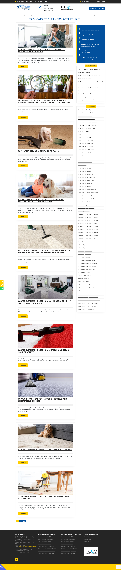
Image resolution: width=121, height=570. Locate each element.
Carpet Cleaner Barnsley (84, 109)
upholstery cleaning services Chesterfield (89, 300)
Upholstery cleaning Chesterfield (69, 548)
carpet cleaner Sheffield (84, 131)
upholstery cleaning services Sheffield (88, 306)
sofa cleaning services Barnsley (86, 260)
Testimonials (87, 15)
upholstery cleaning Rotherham (86, 291)
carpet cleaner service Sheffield (86, 128)
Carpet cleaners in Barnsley (44, 544)
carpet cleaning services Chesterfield (88, 192)
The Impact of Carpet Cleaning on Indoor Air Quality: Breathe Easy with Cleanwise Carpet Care (44, 101)
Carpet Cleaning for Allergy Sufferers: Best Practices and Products (41, 50)
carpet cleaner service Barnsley (86, 119)
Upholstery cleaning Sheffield (68, 546)
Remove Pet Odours (83, 241)
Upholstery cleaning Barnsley (68, 553)
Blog (93, 15)
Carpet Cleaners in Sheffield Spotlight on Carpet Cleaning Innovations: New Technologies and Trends (89, 91)
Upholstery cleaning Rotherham (68, 551)
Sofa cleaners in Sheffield (67, 537)
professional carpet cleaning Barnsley (88, 229)
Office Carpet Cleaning (84, 211)
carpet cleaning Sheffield (85, 202)
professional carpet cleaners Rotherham (89, 223)
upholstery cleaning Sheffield (86, 309)
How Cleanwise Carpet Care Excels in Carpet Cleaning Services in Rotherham (41, 200)
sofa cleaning (81, 244)
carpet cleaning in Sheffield (85, 183)
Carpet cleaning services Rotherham (46, 551)
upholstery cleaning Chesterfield (87, 287)
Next (24, 521)
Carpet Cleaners (82, 134)
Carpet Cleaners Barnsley (85, 137)
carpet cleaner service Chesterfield (87, 122)
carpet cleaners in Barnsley (85, 143)
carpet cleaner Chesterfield (85, 113)
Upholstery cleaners (83, 278)
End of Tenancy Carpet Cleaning (69, 15)
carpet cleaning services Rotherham (87, 195)
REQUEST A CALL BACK (97, 9)
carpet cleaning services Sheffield (87, 198)
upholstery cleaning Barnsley (86, 284)
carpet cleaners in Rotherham (86, 149)
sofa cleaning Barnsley (84, 248)
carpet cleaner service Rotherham (87, 125)
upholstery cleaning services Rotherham (89, 303)
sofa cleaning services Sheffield (86, 269)
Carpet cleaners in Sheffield (44, 537)
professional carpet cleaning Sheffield (88, 238)
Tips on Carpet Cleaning (84, 275)
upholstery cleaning (83, 281)
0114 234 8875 (48, 8)
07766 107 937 (48, 10)
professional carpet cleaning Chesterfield (89, 232)
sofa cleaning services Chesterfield (87, 263)
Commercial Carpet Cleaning (51, 15)
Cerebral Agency (19, 568)
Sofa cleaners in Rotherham (67, 541)
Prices (80, 15)
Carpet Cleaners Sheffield (85, 162)
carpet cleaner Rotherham (85, 116)
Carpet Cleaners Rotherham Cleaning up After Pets (45, 449)
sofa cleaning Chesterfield (85, 251)
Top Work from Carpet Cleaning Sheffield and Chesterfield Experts (42, 400)
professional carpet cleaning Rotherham (89, 235)
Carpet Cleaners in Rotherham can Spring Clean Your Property (43, 351)
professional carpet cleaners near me (88, 220)
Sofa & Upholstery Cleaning (34, 15)
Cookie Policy (87, 541)
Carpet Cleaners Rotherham (85, 159)
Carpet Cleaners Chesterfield (85, 140)
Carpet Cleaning (20, 15)
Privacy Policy (87, 539)
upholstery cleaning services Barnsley (88, 297)
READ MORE (24, 67)
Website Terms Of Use (89, 537)
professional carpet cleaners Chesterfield (89, 217)
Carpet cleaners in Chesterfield (45, 539)
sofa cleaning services (84, 257)
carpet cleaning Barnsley (84, 168)
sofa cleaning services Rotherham (87, 266)
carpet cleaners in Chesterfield (86, 146)
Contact (98, 15)
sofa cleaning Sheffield (84, 272)
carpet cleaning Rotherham (85, 186)
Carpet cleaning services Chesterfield (47, 548)
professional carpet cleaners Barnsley (88, 214)
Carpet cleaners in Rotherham (45, 541)
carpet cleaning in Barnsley (85, 174)
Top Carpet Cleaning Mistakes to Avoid (38, 151)
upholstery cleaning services (85, 294)
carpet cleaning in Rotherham (86, 180)
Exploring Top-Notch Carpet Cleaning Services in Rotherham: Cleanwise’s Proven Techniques (44, 251)
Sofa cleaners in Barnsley (67, 544)
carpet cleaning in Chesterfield (86, 177)
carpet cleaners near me (84, 156)
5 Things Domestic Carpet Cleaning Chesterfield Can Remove (43, 497)
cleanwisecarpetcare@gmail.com (96, 1)
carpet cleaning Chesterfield (85, 171)
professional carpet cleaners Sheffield (88, 226)
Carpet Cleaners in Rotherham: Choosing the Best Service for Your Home (44, 302)
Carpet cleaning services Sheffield (46, 546)
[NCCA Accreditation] (67, 8)
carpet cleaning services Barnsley (87, 189)
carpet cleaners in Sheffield (85, 152)
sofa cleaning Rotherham (84, 254)
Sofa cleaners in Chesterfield (68, 539)
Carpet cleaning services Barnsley (46, 553)
